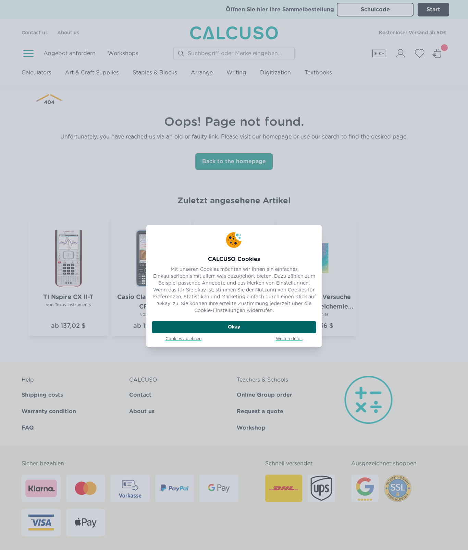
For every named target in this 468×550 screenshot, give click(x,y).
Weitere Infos (289, 339)
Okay (234, 327)
